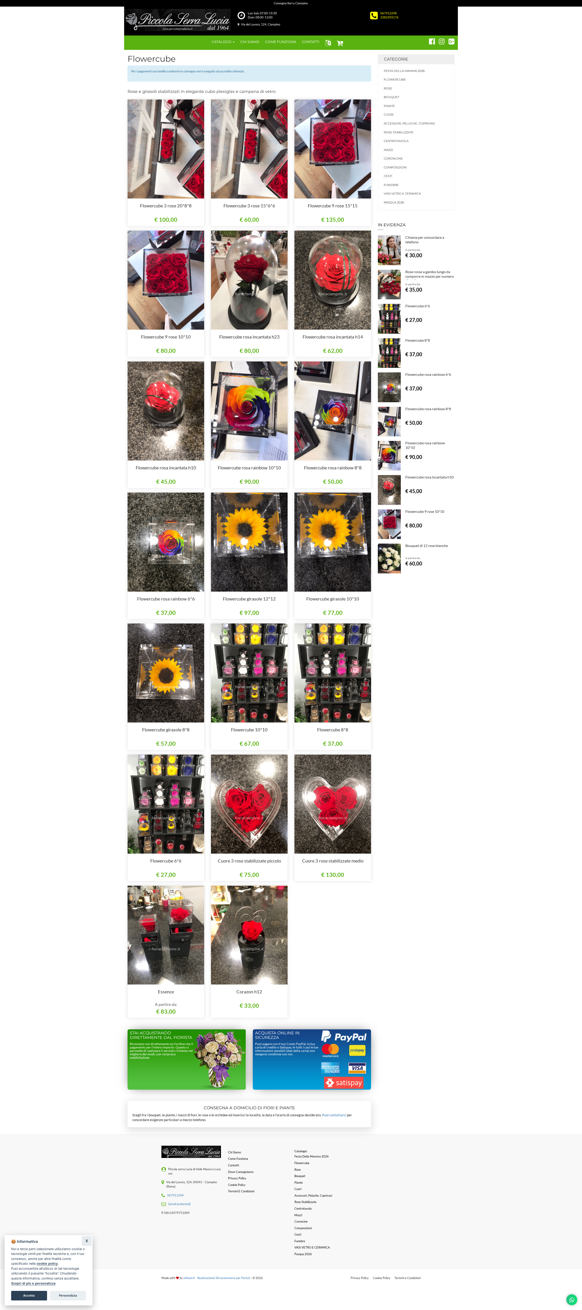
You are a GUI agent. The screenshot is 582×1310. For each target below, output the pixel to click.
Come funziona (238, 1158)
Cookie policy (237, 1185)
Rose (388, 88)
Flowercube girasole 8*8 (166, 729)
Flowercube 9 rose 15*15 (333, 205)
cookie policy (47, 1263)
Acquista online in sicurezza (277, 1035)
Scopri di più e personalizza (33, 1283)
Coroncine (393, 158)
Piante (389, 106)
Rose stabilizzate (399, 132)
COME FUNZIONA (280, 42)
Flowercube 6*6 (165, 860)
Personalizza (68, 1295)
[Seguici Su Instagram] (440, 41)
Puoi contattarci (334, 1115)
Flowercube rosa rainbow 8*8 (333, 467)
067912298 (388, 13)
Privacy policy (237, 1178)
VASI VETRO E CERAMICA (402, 193)
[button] (327, 43)
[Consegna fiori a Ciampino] (177, 20)
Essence (166, 991)
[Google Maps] (449, 41)
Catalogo (222, 42)
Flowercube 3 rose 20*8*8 (166, 205)
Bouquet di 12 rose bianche (426, 545)
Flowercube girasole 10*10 (332, 598)
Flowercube (395, 79)
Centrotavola (396, 141)
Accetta (29, 1295)
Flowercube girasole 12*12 (249, 598)
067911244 (175, 1195)
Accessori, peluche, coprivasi (409, 123)
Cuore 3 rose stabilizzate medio (333, 860)
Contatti (233, 1165)
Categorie (396, 59)
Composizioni (395, 167)
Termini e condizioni (241, 1191)
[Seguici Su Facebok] (430, 41)
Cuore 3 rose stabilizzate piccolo (249, 860)
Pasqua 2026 (394, 202)
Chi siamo (234, 1152)
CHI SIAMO (249, 42)
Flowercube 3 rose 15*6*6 (249, 205)
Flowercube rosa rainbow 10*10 (249, 467)
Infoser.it (189, 1278)
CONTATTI (310, 42)
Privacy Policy (360, 1278)
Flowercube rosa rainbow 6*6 (166, 598)
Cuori (389, 114)
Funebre (391, 185)
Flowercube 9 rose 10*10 (166, 336)
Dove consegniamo (240, 1172)
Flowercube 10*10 (249, 729)
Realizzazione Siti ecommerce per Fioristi (224, 1278)
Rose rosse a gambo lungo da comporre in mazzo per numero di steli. (429, 276)
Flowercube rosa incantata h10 (166, 467)
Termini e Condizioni (407, 1278)
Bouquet (391, 97)
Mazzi (388, 150)
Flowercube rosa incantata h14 (333, 336)
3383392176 (389, 17)
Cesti (388, 176)
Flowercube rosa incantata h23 (249, 336)
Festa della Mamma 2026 (404, 71)
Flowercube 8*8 (332, 729)
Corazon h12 (249, 991)
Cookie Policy (381, 1278)
